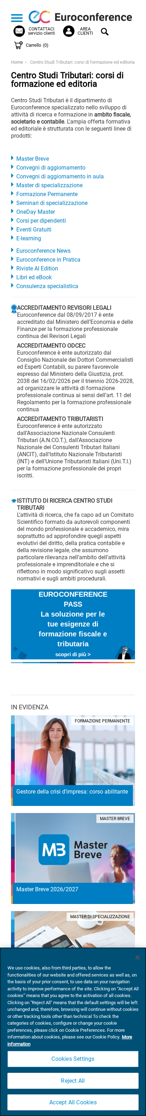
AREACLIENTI (85, 31)
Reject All (73, 1080)
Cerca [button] (106, 32)
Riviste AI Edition (37, 268)
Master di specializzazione (49, 185)
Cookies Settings (72, 1058)
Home (17, 62)
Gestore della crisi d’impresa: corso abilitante (72, 791)
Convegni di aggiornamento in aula (60, 176)
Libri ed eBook (34, 277)
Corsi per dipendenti (41, 220)
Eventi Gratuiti (33, 229)
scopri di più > (73, 654)
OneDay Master (35, 211)
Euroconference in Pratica (48, 259)
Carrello (37, 45)
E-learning (28, 238)
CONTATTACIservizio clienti (41, 31)
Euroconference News (43, 250)
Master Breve (32, 158)
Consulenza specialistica (47, 286)
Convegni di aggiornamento (50, 167)
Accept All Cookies (73, 1102)
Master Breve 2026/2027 (47, 889)
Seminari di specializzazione (52, 203)
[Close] (137, 957)
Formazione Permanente (47, 194)
